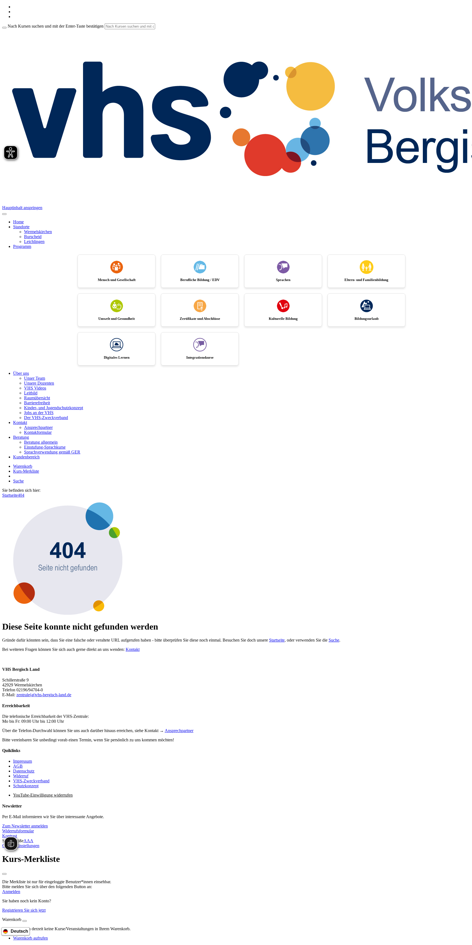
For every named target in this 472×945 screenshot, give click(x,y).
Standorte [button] (21, 226)
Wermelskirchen (38, 231)
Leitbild (30, 393)
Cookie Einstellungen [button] (20, 845)
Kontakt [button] (20, 422)
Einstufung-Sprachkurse (45, 447)
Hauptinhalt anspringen (22, 207)
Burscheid (33, 236)
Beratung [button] (21, 437)
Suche (18, 481)
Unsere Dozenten (39, 383)
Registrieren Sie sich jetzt (24, 910)
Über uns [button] (21, 373)
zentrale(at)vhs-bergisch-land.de (43, 694)
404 (21, 495)
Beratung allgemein (41, 442)
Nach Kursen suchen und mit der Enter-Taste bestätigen (56, 26)
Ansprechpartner (38, 427)
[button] (25, 826)
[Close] (24, 921)
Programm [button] (22, 246)
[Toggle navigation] (4, 214)
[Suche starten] (4, 27)
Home (18, 222)
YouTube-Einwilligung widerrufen (43, 795)
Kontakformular (38, 432)
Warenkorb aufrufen (30, 938)
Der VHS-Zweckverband (46, 417)
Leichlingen (34, 241)
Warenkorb (22, 466)
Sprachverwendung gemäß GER (52, 452)
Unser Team (34, 378)
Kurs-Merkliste (26, 471)
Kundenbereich (26, 457)
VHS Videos (35, 388)
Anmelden (11, 891)
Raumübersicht (37, 398)
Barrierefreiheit (37, 402)
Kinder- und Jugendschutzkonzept (53, 407)
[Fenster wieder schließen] (4, 874)
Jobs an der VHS (39, 412)
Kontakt (133, 649)
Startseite (10, 495)
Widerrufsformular (18, 831)
